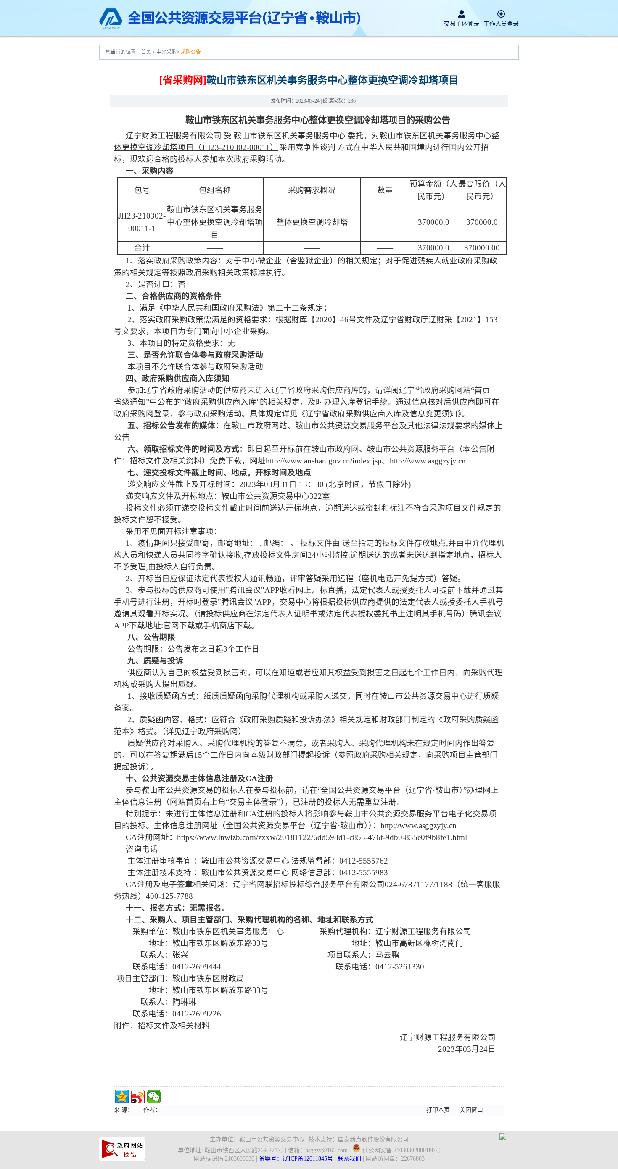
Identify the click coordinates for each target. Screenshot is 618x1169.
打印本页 (438, 1110)
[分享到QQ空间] (122, 1096)
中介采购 (166, 52)
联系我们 (349, 1159)
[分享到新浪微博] (138, 1096)
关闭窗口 (471, 1110)
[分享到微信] (154, 1096)
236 (352, 101)
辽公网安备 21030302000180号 (401, 1150)
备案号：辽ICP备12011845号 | (298, 1159)
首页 (146, 52)
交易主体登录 (461, 24)
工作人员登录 (501, 24)
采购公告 (191, 52)
